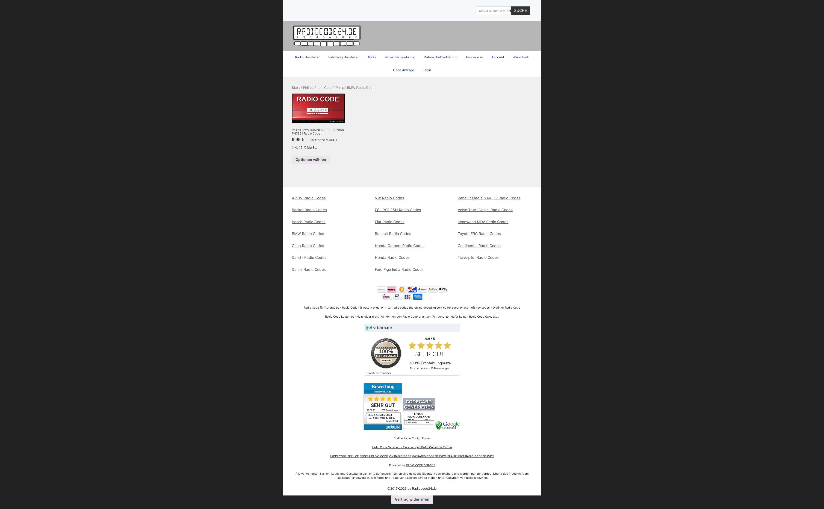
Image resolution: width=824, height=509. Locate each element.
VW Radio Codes (389, 198)
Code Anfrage (403, 70)
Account (498, 57)
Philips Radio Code (318, 88)
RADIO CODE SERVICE (344, 456)
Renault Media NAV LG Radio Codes (489, 198)
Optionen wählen (310, 160)
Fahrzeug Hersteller (343, 57)
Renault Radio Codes (393, 234)
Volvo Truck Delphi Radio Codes (485, 210)
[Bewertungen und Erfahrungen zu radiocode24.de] (383, 429)
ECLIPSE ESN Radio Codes (398, 210)
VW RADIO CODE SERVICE (429, 456)
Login (427, 70)
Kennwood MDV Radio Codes (483, 222)
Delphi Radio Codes (309, 269)
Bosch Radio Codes (309, 222)
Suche (520, 10)
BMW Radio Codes (308, 234)
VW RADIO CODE (400, 456)
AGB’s (371, 57)
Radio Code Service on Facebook (394, 447)
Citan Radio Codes (308, 246)
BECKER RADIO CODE (374, 456)
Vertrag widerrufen (412, 499)
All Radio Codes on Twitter (434, 447)
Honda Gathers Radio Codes (399, 246)
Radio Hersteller (307, 57)
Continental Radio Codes (479, 246)
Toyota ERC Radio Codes (479, 234)
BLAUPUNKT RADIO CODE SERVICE (470, 456)
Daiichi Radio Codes (309, 257)
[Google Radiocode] (448, 429)
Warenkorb (521, 57)
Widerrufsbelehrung (400, 57)
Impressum (474, 57)
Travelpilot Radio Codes (478, 257)
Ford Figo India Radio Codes (399, 269)
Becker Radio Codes (309, 210)
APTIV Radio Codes (309, 198)
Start (296, 88)
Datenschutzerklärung (440, 57)
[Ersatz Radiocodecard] (419, 429)
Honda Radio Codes (392, 257)
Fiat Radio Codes (389, 222)
